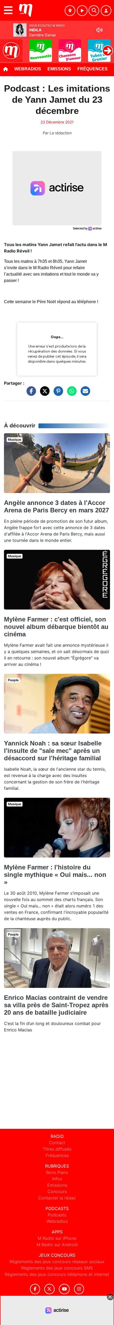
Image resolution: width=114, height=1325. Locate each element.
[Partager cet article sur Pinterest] (57, 393)
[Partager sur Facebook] (30, 393)
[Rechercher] (94, 10)
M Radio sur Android (57, 1244)
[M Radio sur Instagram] (79, 1289)
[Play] (7, 47)
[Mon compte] (106, 10)
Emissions (59, 69)
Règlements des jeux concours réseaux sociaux (57, 1261)
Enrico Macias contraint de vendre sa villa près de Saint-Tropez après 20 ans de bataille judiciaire (56, 1005)
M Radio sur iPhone (57, 1238)
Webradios (27, 69)
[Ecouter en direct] (82, 10)
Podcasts (57, 1214)
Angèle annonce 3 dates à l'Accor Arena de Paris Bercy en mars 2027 (56, 506)
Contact (57, 1142)
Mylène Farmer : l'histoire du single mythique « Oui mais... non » (55, 875)
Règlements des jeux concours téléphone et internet (57, 1274)
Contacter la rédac (57, 1197)
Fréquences (92, 69)
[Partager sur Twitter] (43, 393)
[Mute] (99, 30)
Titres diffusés (57, 1149)
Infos (57, 1178)
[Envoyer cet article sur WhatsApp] (70, 393)
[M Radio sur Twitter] (49, 1289)
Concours (57, 1191)
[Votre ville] (70, 10)
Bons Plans (57, 1172)
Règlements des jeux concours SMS (57, 1268)
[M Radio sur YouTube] (64, 1289)
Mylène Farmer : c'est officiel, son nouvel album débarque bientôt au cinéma (56, 627)
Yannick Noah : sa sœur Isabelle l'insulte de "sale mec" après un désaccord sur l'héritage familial (53, 751)
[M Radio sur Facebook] (35, 1289)
